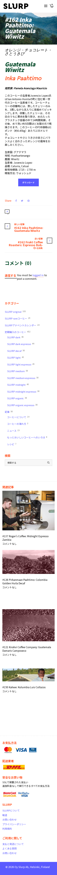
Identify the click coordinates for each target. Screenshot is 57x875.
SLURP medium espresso (22, 378)
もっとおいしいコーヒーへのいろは (27, 437)
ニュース (13, 430)
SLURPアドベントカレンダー (22, 325)
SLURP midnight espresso (23, 391)
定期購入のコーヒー (17, 332)
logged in (38, 275)
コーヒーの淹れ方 (17, 423)
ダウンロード (28, 182)
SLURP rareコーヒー (17, 318)
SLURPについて (11, 810)
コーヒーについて (18, 417)
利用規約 (7, 828)
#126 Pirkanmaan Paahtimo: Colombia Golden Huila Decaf (24, 581)
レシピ (11, 444)
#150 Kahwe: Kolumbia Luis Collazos (24, 687)
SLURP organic (17, 398)
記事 (9, 411)
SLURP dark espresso (20, 344)
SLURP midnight (18, 384)
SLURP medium (17, 371)
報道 (4, 815)
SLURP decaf (16, 350)
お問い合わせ (9, 819)
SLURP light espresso (21, 364)
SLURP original (15, 311)
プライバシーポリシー (14, 824)
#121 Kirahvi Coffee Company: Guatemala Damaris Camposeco (26, 648)
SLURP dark (15, 337)
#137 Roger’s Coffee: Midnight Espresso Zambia (25, 538)
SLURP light (15, 357)
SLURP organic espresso (22, 405)
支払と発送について (13, 844)
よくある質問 (9, 848)
